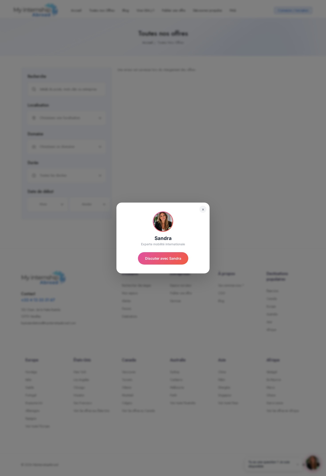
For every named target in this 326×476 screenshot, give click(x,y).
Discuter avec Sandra (163, 258)
